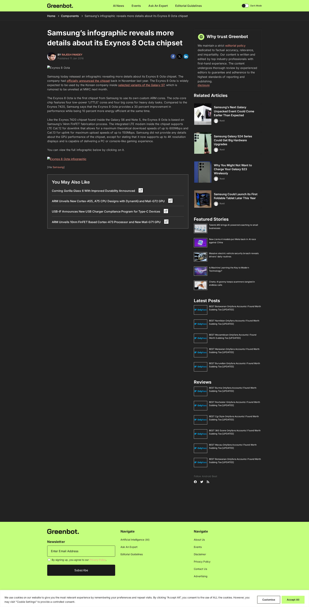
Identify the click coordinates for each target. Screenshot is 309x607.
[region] (154, 598)
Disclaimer (200, 554)
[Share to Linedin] (185, 56)
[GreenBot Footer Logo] (63, 531)
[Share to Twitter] (179, 56)
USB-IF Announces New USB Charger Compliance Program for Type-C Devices (106, 211)
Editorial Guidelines (188, 6)
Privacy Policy (97, 559)
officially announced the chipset (88, 81)
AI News (118, 6)
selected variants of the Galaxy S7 (141, 85)
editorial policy (235, 45)
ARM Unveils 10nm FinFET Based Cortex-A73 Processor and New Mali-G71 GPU (106, 222)
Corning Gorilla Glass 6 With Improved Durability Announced (94, 191)
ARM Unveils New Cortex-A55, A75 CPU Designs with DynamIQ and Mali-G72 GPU (108, 201)
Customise (268, 599)
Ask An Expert (158, 6)
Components (70, 16)
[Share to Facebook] (173, 56)
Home (51, 16)
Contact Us (200, 568)
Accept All (293, 599)
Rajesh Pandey (72, 54)
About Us (199, 539)
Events (136, 6)
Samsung (58, 167)
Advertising (200, 576)
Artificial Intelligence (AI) (135, 539)
